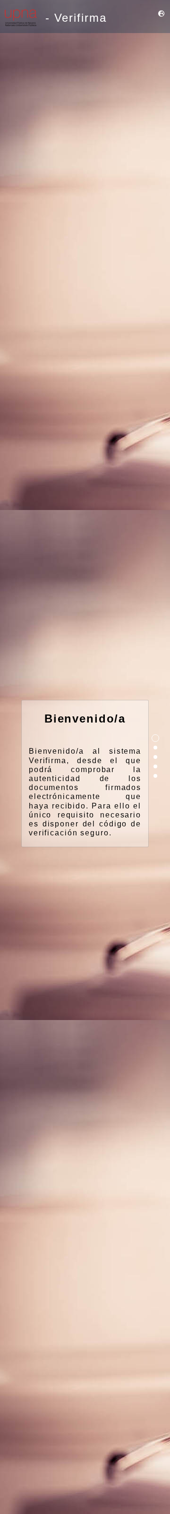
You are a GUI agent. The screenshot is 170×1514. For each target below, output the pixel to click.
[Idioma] (161, 13)
